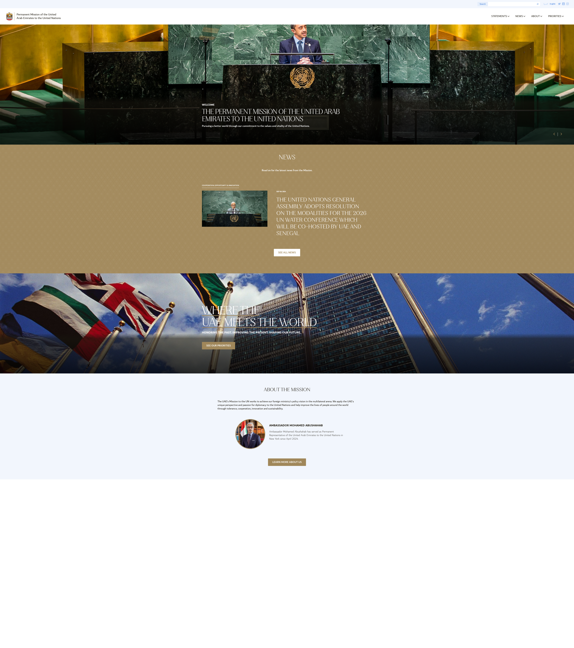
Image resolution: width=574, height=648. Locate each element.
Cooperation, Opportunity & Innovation (220, 185)
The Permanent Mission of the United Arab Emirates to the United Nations (271, 115)
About (535, 16)
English (552, 4)
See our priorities (218, 345)
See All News (287, 252)
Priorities (554, 16)
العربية (546, 4)
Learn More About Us (287, 462)
